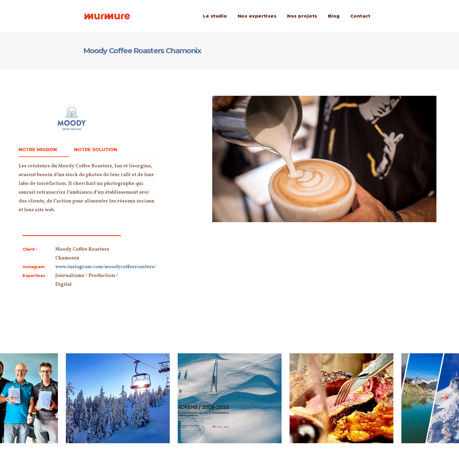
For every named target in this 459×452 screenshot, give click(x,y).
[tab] (44, 149)
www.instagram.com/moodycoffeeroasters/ (105, 267)
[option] (118, 398)
